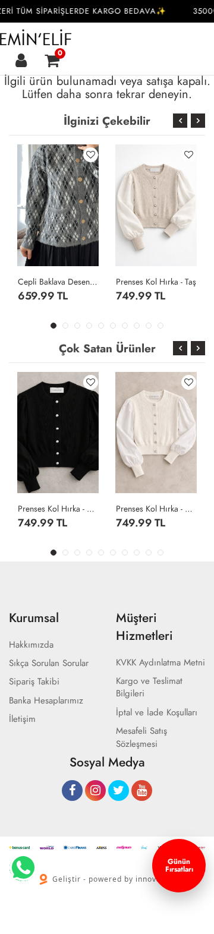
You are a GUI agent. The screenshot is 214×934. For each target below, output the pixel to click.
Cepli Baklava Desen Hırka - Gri (58, 282)
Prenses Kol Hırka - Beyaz (156, 509)
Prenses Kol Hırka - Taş (156, 282)
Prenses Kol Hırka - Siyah (58, 509)
